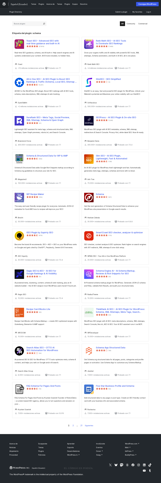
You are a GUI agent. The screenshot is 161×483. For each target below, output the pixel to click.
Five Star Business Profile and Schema (115, 386)
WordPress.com (132, 444)
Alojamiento (14, 451)
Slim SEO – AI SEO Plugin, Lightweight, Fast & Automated (111, 157)
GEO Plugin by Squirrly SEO (39, 232)
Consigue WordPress (147, 4)
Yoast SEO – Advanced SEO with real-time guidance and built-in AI (43, 42)
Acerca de (13, 444)
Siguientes (89, 426)
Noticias (12, 447)
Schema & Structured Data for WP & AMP (47, 155)
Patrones (41, 455)
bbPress (129, 451)
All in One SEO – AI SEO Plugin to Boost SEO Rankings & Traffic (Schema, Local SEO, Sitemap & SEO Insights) (51, 80)
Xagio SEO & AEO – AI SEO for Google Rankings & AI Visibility (41, 272)
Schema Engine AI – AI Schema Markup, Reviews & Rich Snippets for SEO (115, 272)
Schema (100, 194)
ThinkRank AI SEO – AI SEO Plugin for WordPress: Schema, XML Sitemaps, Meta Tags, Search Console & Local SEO (120, 310)
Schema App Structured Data (110, 347)
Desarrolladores (73, 451)
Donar (99, 451)
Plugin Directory (15, 12)
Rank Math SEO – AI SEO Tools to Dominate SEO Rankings (111, 42)
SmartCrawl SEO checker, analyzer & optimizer (119, 232)
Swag (99, 455)
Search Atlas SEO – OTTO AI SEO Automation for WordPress (42, 349)
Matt (128, 447)
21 (81, 425)
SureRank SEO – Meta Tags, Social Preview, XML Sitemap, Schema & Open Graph (48, 118)
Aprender (71, 444)
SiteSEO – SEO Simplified (108, 79)
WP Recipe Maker (35, 194)
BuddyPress (130, 455)
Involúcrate (100, 444)
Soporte (70, 447)
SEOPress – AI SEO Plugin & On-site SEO (116, 117)
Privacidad (13, 455)
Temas (40, 447)
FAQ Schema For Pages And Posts (43, 386)
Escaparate (42, 444)
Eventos (99, 447)
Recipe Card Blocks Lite (38, 309)
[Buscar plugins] (44, 23)
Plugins (41, 451)
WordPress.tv (73, 455)
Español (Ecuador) (38, 468)
